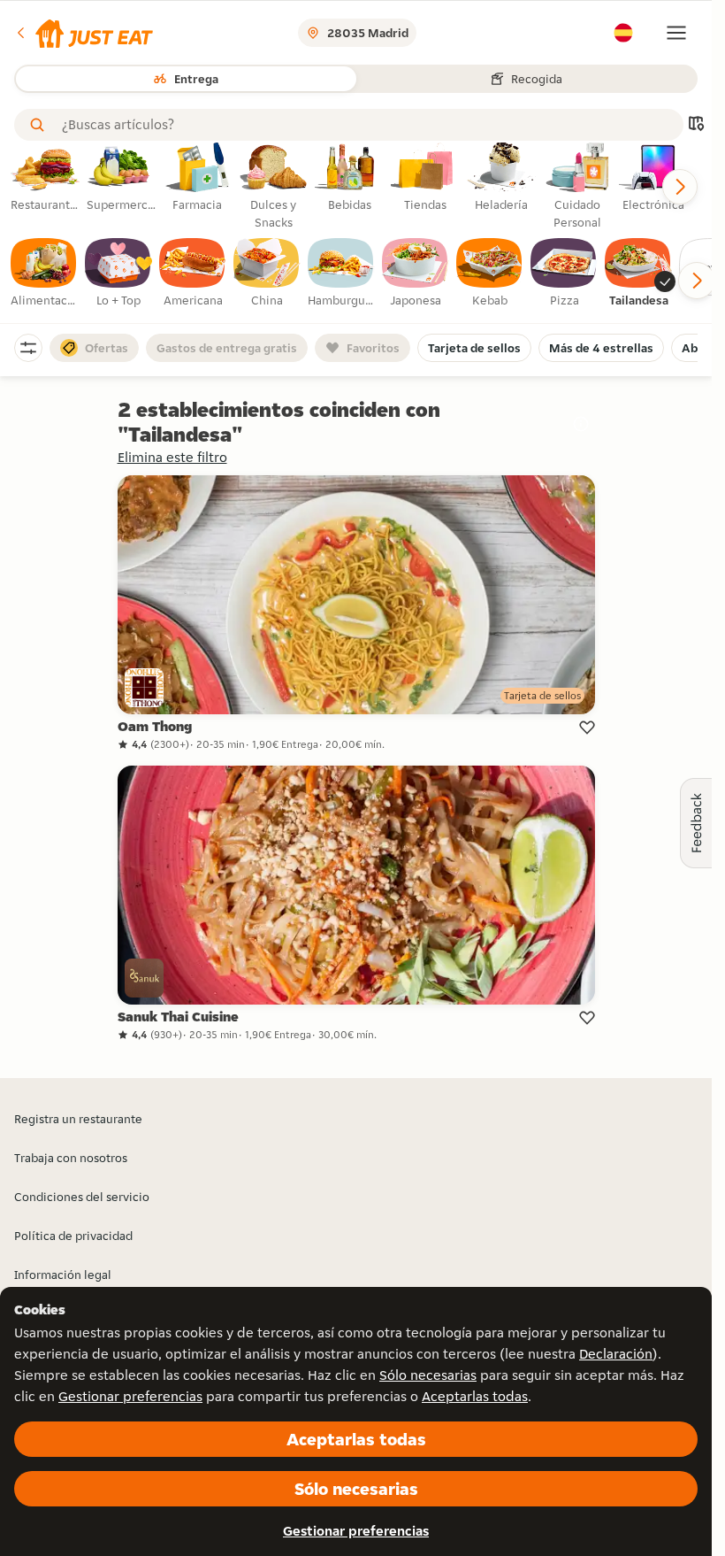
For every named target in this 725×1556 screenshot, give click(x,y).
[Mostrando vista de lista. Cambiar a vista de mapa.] (695, 125)
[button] (83, 33)
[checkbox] (44, 273)
